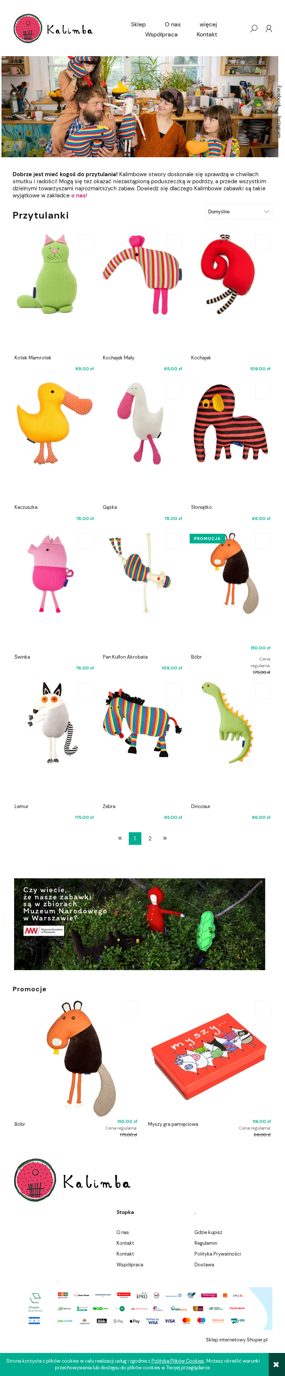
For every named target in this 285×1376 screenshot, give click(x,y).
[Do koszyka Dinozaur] (262, 690)
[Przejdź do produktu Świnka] (54, 591)
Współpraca (130, 1265)
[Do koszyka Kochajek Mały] (174, 242)
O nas (123, 1232)
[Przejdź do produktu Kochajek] (230, 292)
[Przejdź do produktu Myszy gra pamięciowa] (209, 1058)
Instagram (279, 127)
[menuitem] (138, 25)
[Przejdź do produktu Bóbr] (230, 591)
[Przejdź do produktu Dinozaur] (230, 740)
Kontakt (125, 1243)
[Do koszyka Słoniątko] (262, 391)
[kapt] (142, 924)
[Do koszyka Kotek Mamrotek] (86, 242)
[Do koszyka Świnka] (86, 541)
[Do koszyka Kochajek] (262, 242)
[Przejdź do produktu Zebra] (142, 740)
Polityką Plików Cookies (177, 1361)
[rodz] (142, 107)
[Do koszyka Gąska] (174, 391)
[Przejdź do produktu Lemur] (54, 740)
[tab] (27, 145)
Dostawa (204, 1265)
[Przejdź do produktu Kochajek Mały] (142, 292)
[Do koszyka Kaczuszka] (86, 391)
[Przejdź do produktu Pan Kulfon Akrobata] (142, 591)
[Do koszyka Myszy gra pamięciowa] (263, 1008)
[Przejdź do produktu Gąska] (142, 441)
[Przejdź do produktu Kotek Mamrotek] (54, 292)
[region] (142, 107)
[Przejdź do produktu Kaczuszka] (54, 441)
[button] (8, 146)
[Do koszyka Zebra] (174, 690)
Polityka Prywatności (217, 1254)
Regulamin (205, 1243)
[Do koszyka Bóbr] (262, 541)
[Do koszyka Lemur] (86, 690)
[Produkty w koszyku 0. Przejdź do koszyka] (239, 28)
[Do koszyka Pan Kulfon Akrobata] (174, 541)
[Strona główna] (53, 28)
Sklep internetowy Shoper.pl (237, 1340)
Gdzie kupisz (208, 1232)
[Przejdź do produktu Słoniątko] (230, 441)
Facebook (279, 96)
